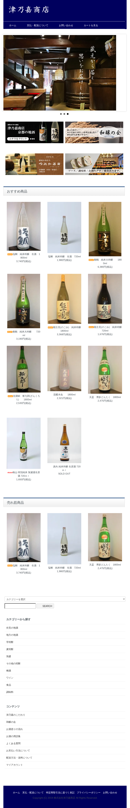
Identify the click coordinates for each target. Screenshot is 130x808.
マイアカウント (14, 764)
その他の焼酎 (13, 663)
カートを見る (91, 25)
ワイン (9, 677)
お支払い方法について (18, 750)
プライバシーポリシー (89, 792)
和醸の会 (11, 722)
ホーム (12, 25)
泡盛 (8, 656)
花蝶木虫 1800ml (64, 394)
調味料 (9, 692)
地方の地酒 (12, 635)
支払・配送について (37, 25)
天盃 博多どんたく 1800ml (105, 397)
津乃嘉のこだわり (15, 714)
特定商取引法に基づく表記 (60, 792)
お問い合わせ (66, 25)
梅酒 (8, 670)
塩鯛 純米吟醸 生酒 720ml (64, 256)
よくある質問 (13, 743)
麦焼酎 (9, 649)
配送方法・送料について (19, 757)
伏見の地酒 (12, 627)
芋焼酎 (9, 642)
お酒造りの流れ (14, 729)
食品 (8, 685)
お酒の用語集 (13, 736)
